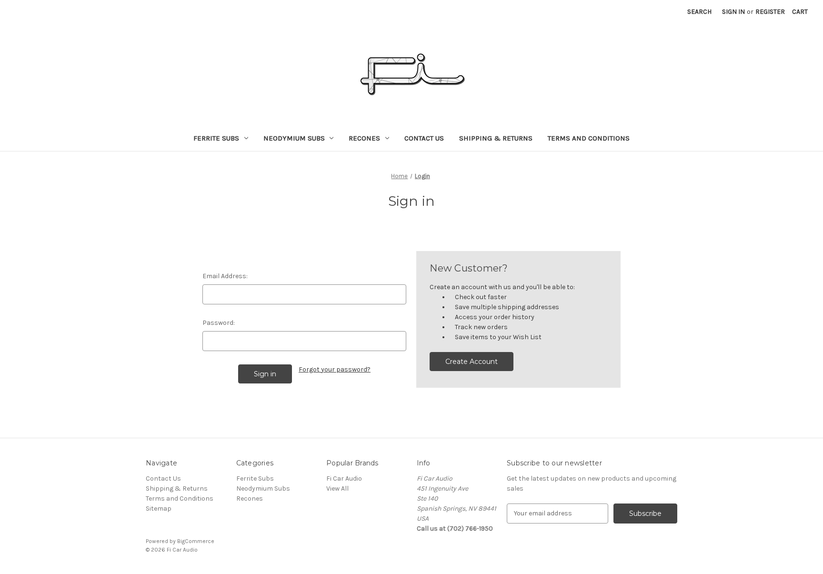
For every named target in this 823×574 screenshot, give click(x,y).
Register (770, 12)
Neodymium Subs (294, 138)
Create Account (471, 361)
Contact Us (424, 138)
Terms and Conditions (589, 138)
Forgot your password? (335, 369)
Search (699, 12)
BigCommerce (195, 541)
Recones (364, 138)
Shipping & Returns (495, 138)
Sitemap (158, 508)
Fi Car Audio (344, 478)
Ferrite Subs (216, 138)
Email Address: (225, 276)
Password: (218, 323)
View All (337, 488)
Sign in (733, 12)
